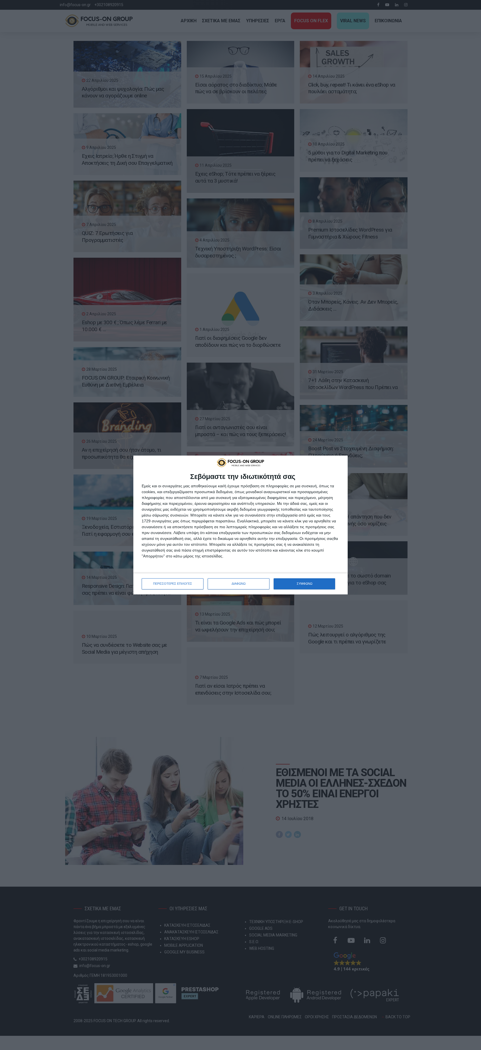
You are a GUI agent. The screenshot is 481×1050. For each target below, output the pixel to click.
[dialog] (240, 525)
